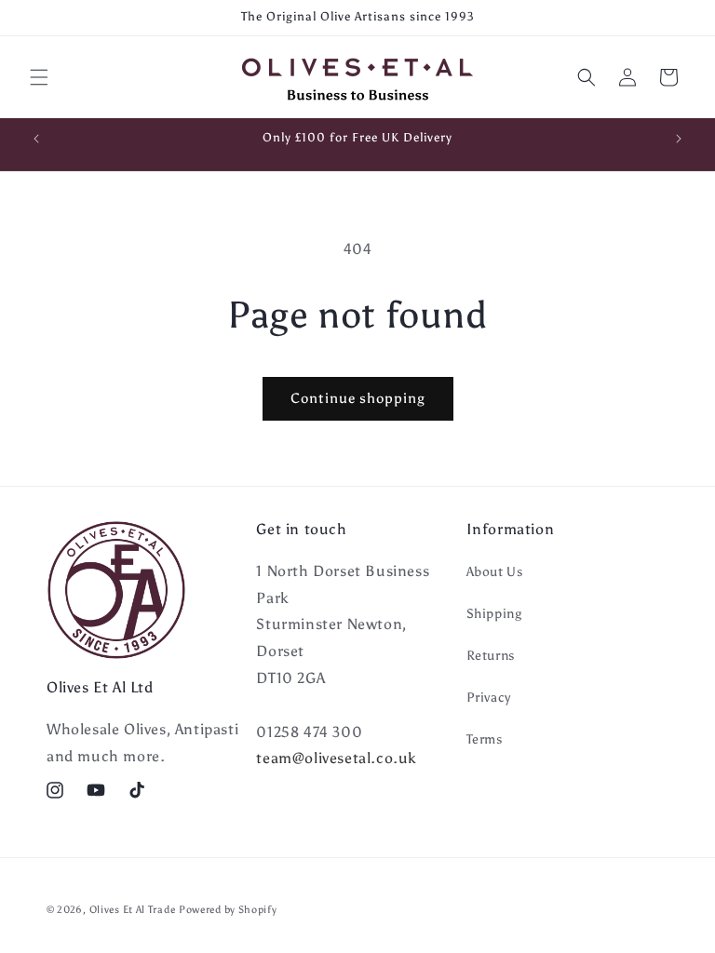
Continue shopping (357, 398)
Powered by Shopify (228, 910)
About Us (494, 572)
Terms (484, 739)
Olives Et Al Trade (132, 910)
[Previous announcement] (36, 138)
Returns (490, 656)
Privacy (488, 697)
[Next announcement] (678, 138)
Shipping (494, 614)
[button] (39, 77)
